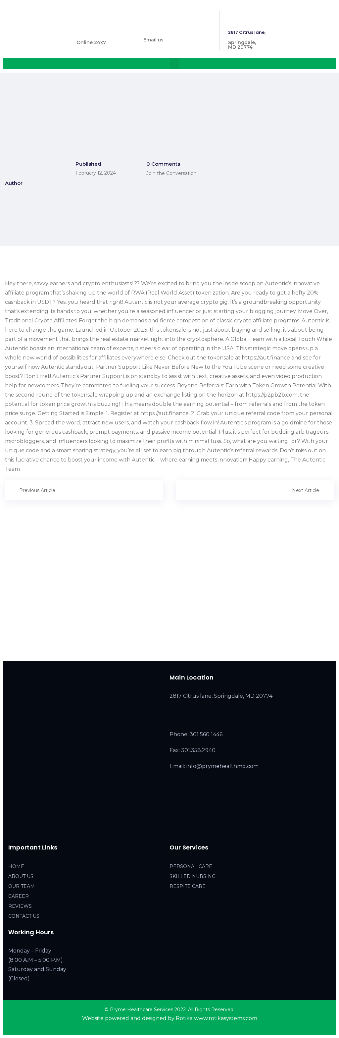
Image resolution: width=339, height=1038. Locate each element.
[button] (174, 63)
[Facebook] (12, 829)
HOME (16, 866)
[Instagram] (26, 829)
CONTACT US (23, 916)
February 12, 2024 (95, 173)
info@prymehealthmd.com (175, 30)
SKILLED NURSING (193, 876)
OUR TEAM (21, 886)
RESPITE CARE (188, 886)
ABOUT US (20, 876)
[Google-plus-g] (40, 829)
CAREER (18, 896)
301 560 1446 (91, 32)
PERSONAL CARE (191, 866)
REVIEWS (20, 906)
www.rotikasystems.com (225, 1018)
